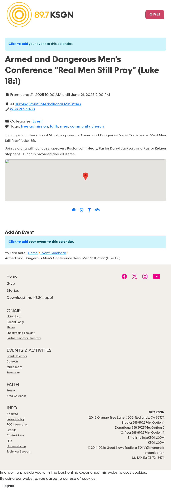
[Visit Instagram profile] (145, 277)
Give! (155, 15)
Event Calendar (17, 356)
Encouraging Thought (21, 333)
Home (12, 277)
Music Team (14, 367)
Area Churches (16, 396)
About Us (12, 414)
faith (54, 127)
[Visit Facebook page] (124, 277)
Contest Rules (15, 435)
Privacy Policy (15, 419)
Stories (13, 291)
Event (38, 122)
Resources (13, 372)
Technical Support (18, 451)
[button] (85, 176)
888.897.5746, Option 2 (148, 427)
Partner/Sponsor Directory (24, 338)
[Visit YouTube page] (156, 277)
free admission (34, 127)
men (64, 127)
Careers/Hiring (16, 446)
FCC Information (17, 424)
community (80, 127)
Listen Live (13, 316)
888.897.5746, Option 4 (148, 433)
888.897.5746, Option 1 (148, 422)
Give (11, 284)
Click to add (18, 44)
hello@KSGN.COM (151, 438)
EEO (9, 441)
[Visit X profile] (134, 277)
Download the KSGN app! (30, 298)
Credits (11, 430)
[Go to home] (40, 14)
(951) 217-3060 (22, 109)
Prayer (11, 390)
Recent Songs (15, 322)
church (98, 127)
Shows (11, 327)
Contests (12, 361)
